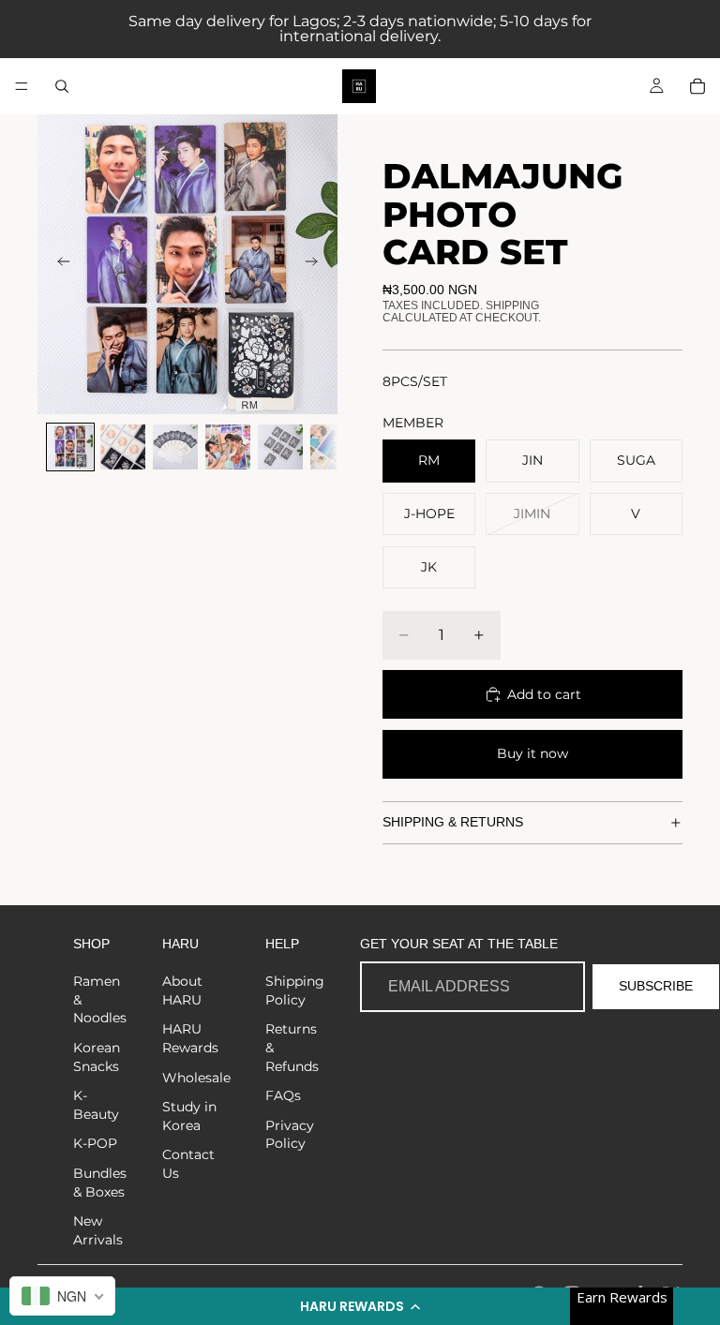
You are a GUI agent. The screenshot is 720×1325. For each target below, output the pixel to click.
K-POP (95, 1143)
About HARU (182, 990)
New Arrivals (98, 1230)
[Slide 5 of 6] (280, 446)
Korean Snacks (96, 1057)
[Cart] (697, 86)
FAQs (283, 1095)
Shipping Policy (294, 990)
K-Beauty (96, 1105)
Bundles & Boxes (100, 1182)
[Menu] (21, 86)
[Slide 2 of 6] (122, 446)
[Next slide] (317, 264)
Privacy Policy (289, 1135)
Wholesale (196, 1077)
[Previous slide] (58, 264)
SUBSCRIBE (656, 985)
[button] (360, 1306)
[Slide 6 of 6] (332, 446)
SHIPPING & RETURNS (452, 821)
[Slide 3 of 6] (175, 446)
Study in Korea (189, 1116)
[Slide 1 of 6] (70, 446)
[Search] (61, 86)
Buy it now (532, 753)
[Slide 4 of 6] (227, 446)
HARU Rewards (190, 1038)
